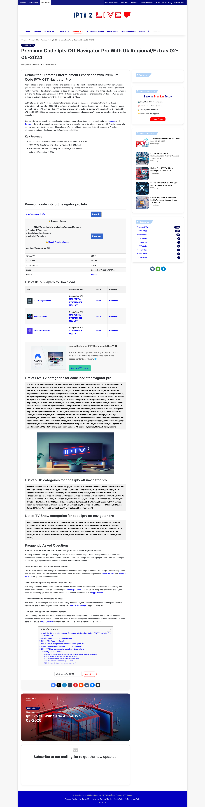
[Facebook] (53, 685)
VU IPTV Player (40, 316)
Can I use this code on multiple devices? (60, 661)
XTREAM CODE (75, 302)
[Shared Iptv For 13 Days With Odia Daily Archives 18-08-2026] (142, 188)
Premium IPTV (78, 32)
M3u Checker (112, 32)
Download (113, 301)
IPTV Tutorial (142, 238)
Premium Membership (78, 606)
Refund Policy (179, 3)
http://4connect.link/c (35, 214)
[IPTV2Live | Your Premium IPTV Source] (102, 15)
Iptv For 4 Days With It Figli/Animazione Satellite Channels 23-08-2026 (164, 155)
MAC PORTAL (75, 299)
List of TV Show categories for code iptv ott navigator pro (63, 649)
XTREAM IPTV (63, 32)
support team (97, 593)
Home (28, 32)
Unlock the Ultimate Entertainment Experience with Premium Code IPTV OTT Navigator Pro (76, 633)
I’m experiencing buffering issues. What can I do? (63, 658)
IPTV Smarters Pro (42, 330)
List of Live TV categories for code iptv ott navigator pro (62, 644)
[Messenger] (92, 685)
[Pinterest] (75, 685)
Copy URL (89, 674)
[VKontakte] (86, 685)
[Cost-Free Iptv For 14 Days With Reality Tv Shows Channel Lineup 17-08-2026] (142, 202)
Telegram (29, 124)
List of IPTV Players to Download (53, 641)
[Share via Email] (98, 685)
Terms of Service (146, 3)
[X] (58, 685)
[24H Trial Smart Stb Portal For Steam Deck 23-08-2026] (142, 144)
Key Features (48, 635)
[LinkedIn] (64, 685)
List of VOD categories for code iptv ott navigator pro (61, 646)
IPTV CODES (49, 32)
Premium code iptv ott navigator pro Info (56, 638)
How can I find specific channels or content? (62, 663)
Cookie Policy (118, 799)
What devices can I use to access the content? (62, 656)
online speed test (74, 590)
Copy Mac (96, 236)
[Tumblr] (70, 685)
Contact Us (124, 3)
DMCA (157, 3)
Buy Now (37, 32)
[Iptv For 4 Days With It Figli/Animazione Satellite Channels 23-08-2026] (142, 158)
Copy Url (96, 214)
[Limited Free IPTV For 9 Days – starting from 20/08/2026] (142, 173)
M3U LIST (73, 305)
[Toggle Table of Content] (108, 630)
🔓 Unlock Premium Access (57, 242)
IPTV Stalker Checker (95, 32)
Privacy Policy (167, 3)
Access (94, 275)
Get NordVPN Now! (80, 368)
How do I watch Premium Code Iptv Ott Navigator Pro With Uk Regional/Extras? (72, 654)
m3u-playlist (142, 250)
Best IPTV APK (108, 574)
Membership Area (128, 32)
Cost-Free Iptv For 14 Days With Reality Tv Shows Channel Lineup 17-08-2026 (163, 199)
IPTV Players (142, 242)
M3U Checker (47, 622)
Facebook (111, 121)
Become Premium (111, 3)
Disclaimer (134, 3)
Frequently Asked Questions (51, 652)
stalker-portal (142, 254)
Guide (98, 301)
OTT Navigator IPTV (42, 300)
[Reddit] (81, 685)
